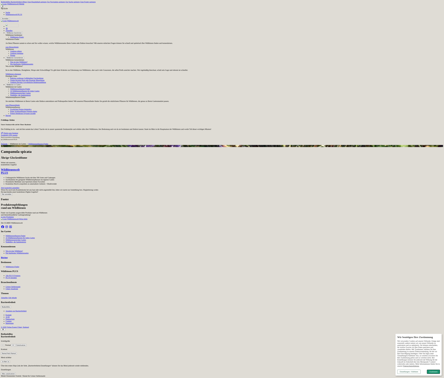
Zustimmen (433, 372)
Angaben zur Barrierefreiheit (16, 311)
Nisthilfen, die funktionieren (20, 95)
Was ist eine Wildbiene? (19, 62)
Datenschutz (10, 319)
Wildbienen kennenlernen (14, 58)
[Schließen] (3, 329)
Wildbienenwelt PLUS (14, 14)
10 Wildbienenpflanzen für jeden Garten (24, 91)
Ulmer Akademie (12, 289)
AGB (8, 317)
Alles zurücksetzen (8, 374)
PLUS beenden (11, 278)
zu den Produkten (7, 217)
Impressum (10, 323)
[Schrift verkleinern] (3, 345)
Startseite (4, 144)
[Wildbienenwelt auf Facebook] (2, 227)
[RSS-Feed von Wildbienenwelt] (10, 227)
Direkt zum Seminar (10, 133)
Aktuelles (9, 31)
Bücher (8, 116)
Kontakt (8, 315)
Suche (8, 12)
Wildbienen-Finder (17, 37)
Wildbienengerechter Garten (20, 93)
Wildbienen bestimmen (14, 33)
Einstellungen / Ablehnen (409, 372)
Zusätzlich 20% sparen (9, 135)
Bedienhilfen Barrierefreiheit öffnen (14, 2)
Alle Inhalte (12, 298)
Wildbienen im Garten (13, 85)
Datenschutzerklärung (411, 366)
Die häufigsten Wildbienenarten (21, 64)
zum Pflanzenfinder (13, 105)
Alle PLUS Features (13, 276)
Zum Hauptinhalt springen (37, 2)
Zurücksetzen (20, 345)
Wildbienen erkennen (13, 74)
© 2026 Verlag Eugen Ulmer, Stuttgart (15, 327)
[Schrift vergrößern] (13, 345)
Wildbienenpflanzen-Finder (20, 89)
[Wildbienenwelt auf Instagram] (6, 227)
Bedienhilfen (6, 307)
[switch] (9, 353)
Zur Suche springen (72, 2)
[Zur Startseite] (12, 26)
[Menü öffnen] (3, 6)
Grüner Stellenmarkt (13, 287)
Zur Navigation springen (56, 2)
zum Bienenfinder (12, 47)
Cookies (9, 321)
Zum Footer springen (88, 2)
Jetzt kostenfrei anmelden (10, 188)
